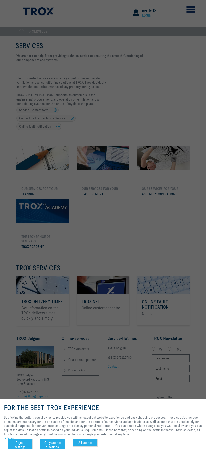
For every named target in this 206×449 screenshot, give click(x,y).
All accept (85, 443)
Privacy (9, 438)
